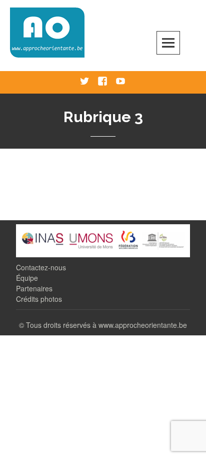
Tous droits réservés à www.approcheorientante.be (106, 325)
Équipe (27, 278)
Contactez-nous (41, 267)
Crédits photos (39, 299)
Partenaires (34, 288)
